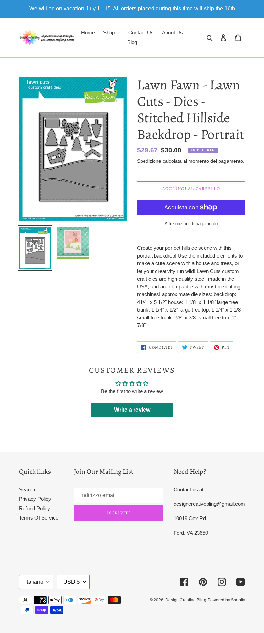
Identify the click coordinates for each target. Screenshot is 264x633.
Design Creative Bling (185, 600)
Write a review (132, 410)
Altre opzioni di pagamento (191, 223)
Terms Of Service (38, 518)
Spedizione (149, 161)
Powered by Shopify (226, 600)
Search (27, 489)
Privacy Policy (35, 499)
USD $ (71, 582)
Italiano (34, 582)
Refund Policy (34, 508)
